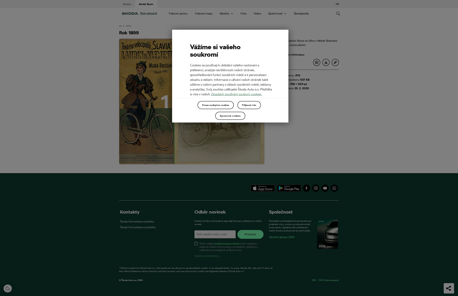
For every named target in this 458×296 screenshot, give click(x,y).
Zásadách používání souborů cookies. (236, 94)
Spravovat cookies (230, 115)
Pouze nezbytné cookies (215, 105)
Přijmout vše (249, 105)
